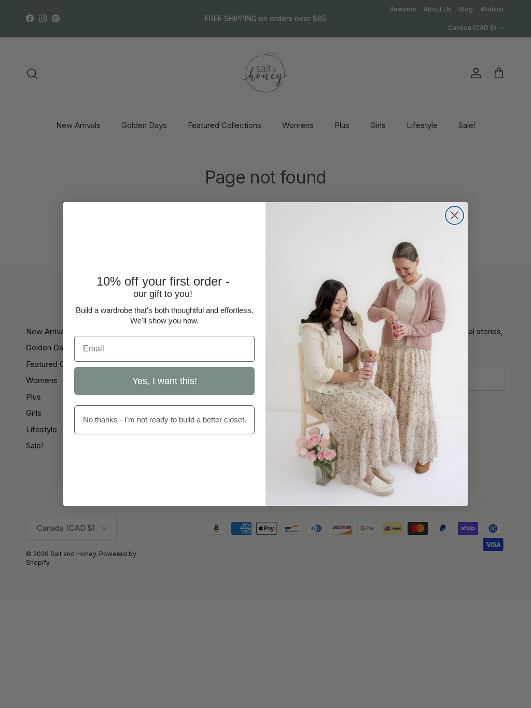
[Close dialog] (454, 215)
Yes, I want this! (164, 381)
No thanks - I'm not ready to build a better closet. (164, 419)
